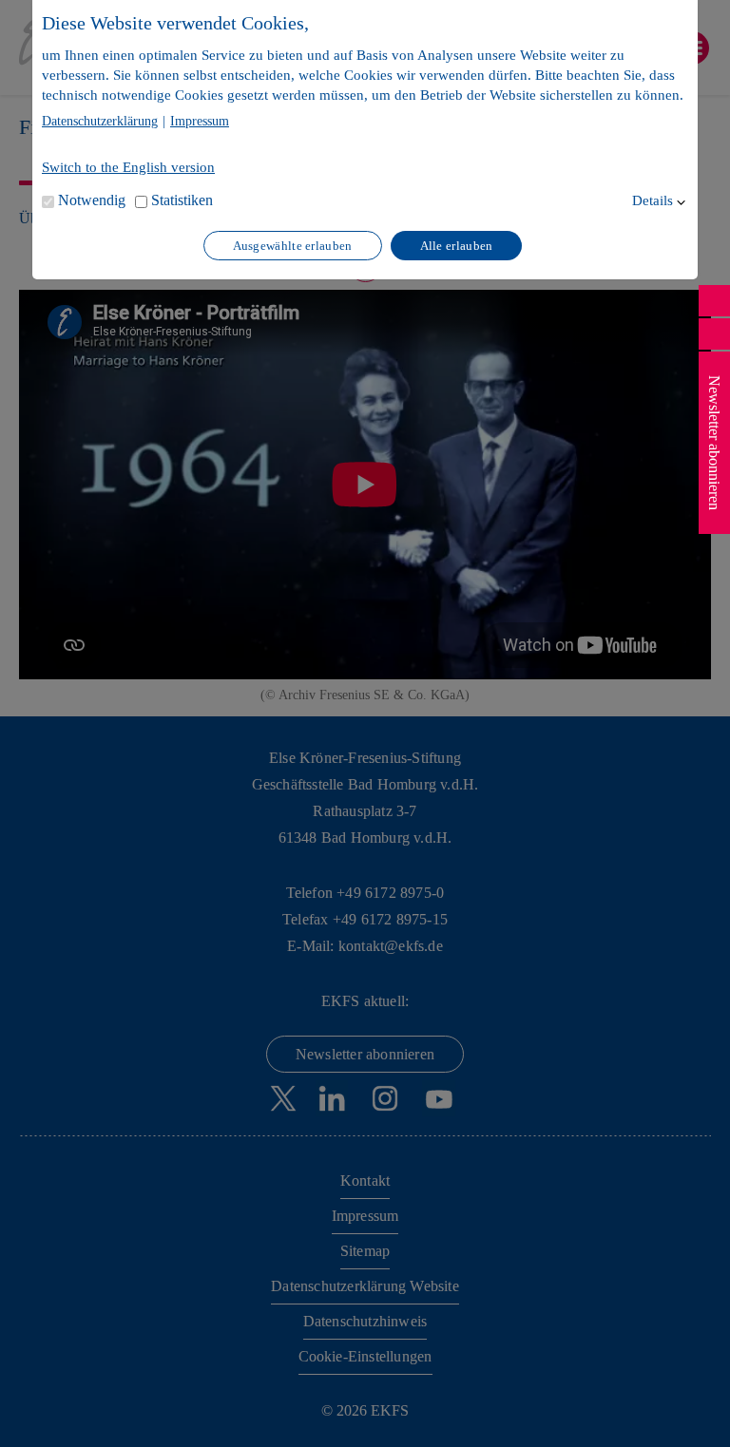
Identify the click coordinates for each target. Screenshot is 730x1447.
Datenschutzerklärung (100, 121)
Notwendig (91, 200)
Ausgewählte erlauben (293, 245)
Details (652, 200)
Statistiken (182, 200)
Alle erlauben (456, 245)
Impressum (199, 121)
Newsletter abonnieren (714, 442)
